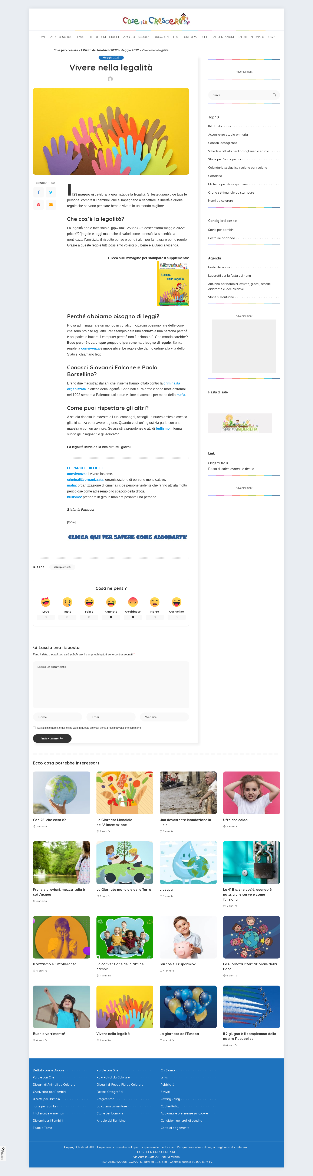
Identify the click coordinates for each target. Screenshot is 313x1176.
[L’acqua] (188, 862)
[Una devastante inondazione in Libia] (188, 793)
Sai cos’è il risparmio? (178, 964)
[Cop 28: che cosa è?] (61, 793)
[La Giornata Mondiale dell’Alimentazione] (125, 793)
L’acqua (166, 889)
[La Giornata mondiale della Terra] (125, 862)
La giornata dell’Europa (179, 1034)
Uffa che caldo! (235, 820)
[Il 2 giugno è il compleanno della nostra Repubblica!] (251, 1007)
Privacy (2, 1155)
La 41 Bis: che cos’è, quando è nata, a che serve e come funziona (247, 894)
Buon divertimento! (49, 1034)
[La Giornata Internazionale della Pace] (251, 937)
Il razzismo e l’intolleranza (54, 964)
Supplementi (63, 567)
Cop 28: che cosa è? (49, 820)
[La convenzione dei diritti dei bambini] (125, 937)
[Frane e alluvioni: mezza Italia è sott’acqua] (61, 862)
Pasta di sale (218, 392)
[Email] (51, 205)
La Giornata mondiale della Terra (123, 889)
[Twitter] (51, 192)
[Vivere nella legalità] (125, 1007)
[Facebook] (38, 192)
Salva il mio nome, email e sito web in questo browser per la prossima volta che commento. (89, 727)
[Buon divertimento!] (61, 1007)
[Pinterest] (38, 205)
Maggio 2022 (111, 57)
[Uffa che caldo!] (251, 793)
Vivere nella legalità (113, 1034)
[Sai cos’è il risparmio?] (188, 937)
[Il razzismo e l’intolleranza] (61, 937)
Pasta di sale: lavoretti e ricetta (231, 469)
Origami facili (218, 463)
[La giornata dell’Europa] (188, 1007)
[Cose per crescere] (156, 19)
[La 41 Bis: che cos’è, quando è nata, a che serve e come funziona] (251, 862)
